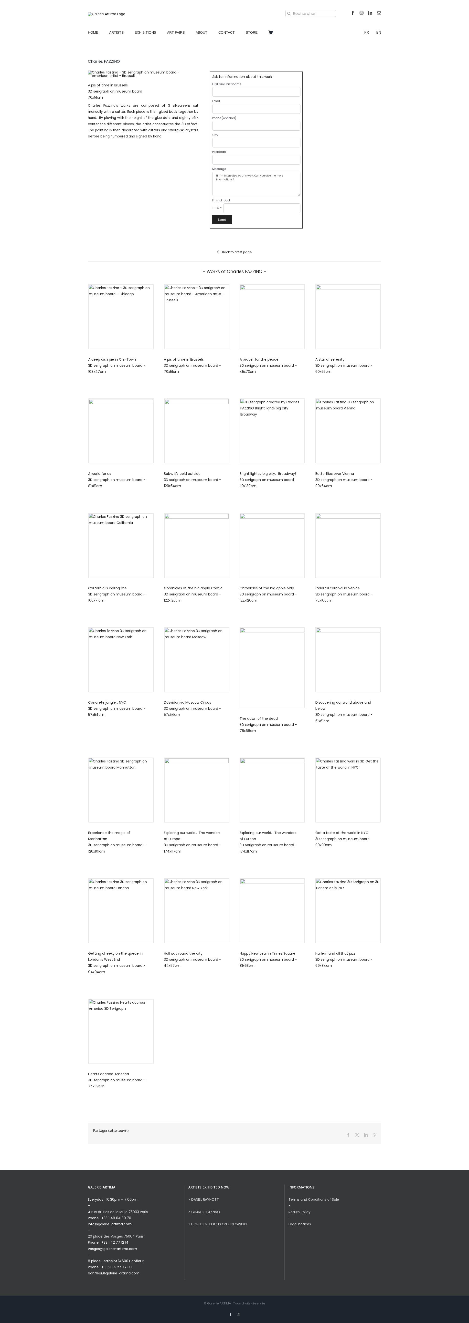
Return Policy (299, 1211)
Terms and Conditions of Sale (313, 1199)
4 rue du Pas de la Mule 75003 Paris (118, 1211)
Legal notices (299, 1224)
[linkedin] (370, 13)
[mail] (379, 13)
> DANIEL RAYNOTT (203, 1199)
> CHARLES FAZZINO (204, 1211)
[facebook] (353, 13)
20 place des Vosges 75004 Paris (116, 1236)
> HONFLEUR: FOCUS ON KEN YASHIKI (217, 1224)
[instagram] (361, 13)
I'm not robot (221, 200)
